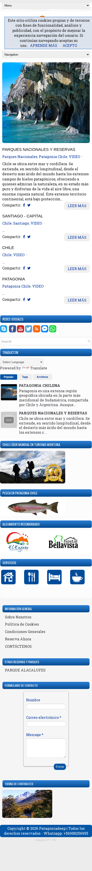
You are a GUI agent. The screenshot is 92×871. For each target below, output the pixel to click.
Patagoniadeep (52, 828)
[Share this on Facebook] (24, 205)
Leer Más (77, 205)
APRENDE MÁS (43, 45)
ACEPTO (70, 45)
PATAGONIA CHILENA (39, 385)
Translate (38, 368)
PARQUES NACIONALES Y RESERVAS (38, 149)
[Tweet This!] (29, 205)
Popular (9, 377)
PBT (54, 840)
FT (48, 840)
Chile (7, 223)
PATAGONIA (13, 279)
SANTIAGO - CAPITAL (22, 216)
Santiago (21, 223)
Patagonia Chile (53, 156)
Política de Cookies (22, 624)
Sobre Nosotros (18, 617)
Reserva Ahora (18, 639)
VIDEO (74, 156)
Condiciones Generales (25, 631)
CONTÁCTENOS (18, 646)
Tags (25, 377)
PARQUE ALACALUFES (25, 670)
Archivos (42, 377)
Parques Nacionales (19, 156)
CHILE (8, 248)
